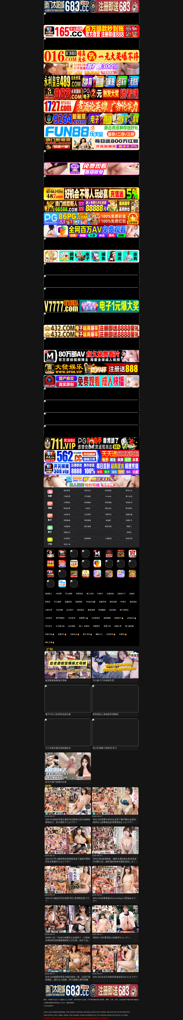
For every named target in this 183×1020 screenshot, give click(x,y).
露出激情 (87, 526)
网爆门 (129, 526)
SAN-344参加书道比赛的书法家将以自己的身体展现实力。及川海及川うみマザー (67, 821)
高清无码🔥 (111, 634)
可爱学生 (108, 514)
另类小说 (67, 544)
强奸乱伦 (87, 490)
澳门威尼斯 (129, 626)
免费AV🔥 (123, 634)
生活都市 (67, 538)
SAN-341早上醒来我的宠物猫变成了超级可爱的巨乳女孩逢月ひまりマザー (67, 860)
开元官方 (48, 626)
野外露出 (129, 508)
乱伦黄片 (70, 610)
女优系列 (87, 514)
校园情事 (87, 538)
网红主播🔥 (49, 642)
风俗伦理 (129, 538)
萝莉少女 (129, 490)
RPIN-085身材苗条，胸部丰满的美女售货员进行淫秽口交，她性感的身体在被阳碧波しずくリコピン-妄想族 (115, 861)
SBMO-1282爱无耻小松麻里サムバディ (111, 937)
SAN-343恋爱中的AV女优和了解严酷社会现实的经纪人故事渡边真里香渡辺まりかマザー (114, 821)
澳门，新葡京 (84, 626)
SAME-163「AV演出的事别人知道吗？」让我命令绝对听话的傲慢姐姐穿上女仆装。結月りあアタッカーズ (67, 940)
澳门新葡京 (124, 610)
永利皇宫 (71, 618)
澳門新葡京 (60, 618)
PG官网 (59, 593)
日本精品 (87, 496)
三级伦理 (67, 496)
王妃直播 (59, 610)
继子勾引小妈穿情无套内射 (58, 714)
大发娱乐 (48, 618)
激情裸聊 (107, 618)
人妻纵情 (108, 538)
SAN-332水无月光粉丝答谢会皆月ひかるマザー (115, 976)
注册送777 (121, 593)
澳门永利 (90, 593)
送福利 (131, 593)
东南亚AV (129, 502)
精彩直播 (113, 601)
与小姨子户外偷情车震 (103, 680)
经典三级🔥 (49, 634)
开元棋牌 (68, 593)
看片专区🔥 (87, 634)
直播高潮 (102, 601)
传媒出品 (67, 532)
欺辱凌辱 (67, 508)
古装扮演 (67, 514)
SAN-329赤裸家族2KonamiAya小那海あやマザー (114, 899)
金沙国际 (71, 626)
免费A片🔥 (62, 634)
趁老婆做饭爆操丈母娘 (56, 680)
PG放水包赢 (90, 601)
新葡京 (47, 601)
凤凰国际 (79, 601)
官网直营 (79, 593)
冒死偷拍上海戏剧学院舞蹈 (105, 714)
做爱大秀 (107, 626)
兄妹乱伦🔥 (74, 634)
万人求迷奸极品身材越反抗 (58, 747)
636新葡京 (96, 618)
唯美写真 (108, 526)
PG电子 (100, 593)
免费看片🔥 (83, 618)
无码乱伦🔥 (131, 618)
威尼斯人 (48, 593)
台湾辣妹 (67, 502)
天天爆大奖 (60, 626)
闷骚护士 (129, 520)
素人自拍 (129, 496)
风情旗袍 (67, 520)
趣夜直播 (91, 610)
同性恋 (129, 532)
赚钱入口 (99, 634)
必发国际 (112, 610)
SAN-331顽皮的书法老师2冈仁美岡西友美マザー (67, 899)
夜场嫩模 (102, 610)
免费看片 (96, 626)
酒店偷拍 (133, 601)
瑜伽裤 (108, 520)
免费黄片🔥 (118, 618)
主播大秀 (48, 610)
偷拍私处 (80, 610)
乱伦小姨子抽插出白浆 (56, 781)
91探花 (87, 508)
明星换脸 (87, 520)
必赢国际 (68, 601)
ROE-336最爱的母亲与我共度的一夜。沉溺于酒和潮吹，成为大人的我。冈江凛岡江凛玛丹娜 (67, 978)
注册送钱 (110, 593)
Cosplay (108, 496)
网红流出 (108, 508)
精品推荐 (67, 490)
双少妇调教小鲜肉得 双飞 (105, 747)
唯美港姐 (108, 502)
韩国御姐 (87, 502)
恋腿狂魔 (129, 514)
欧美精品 (108, 490)
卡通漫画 (67, 526)
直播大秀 (118, 626)
